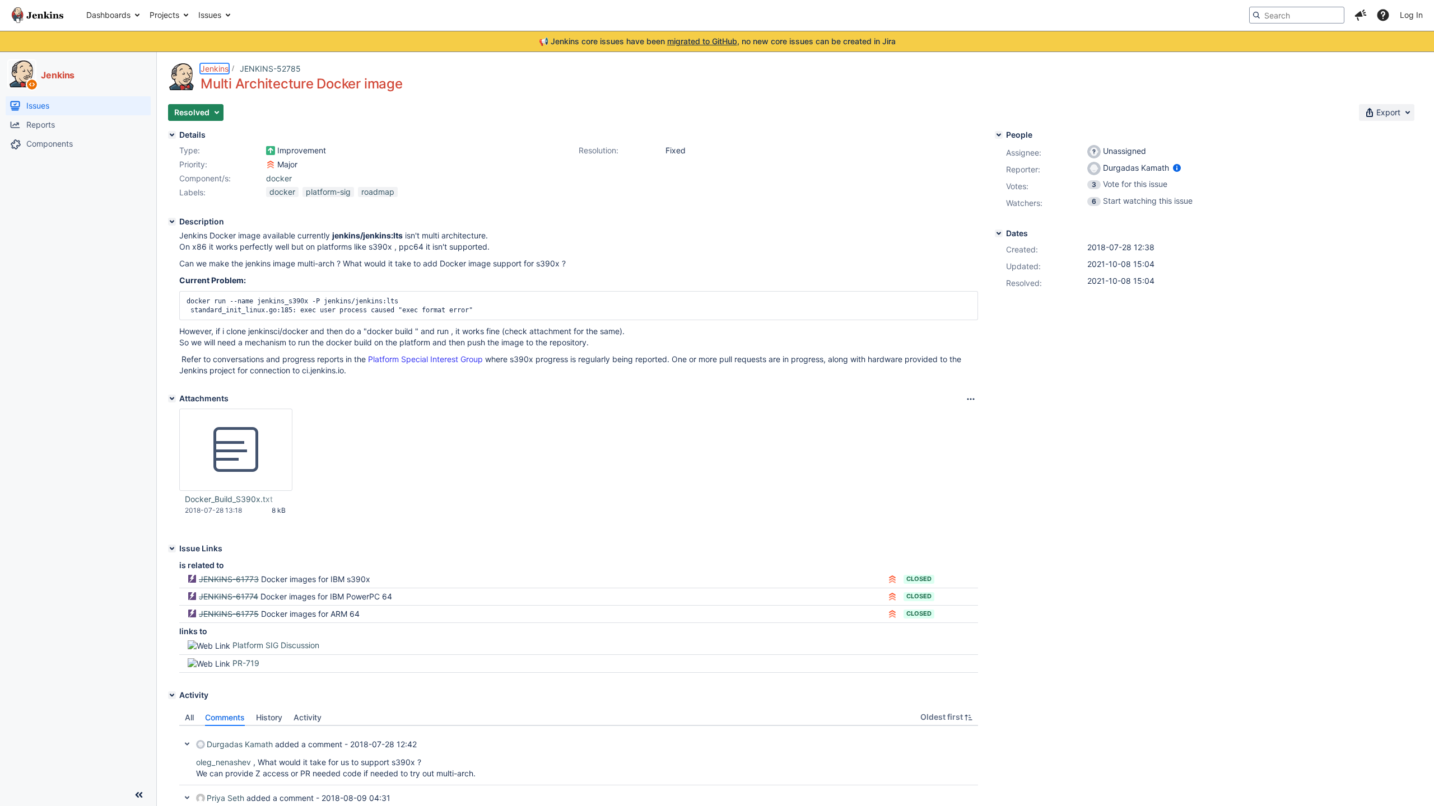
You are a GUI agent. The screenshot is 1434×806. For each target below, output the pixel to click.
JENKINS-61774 (228, 596)
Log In (1411, 15)
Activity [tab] (308, 717)
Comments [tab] (225, 717)
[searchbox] (1297, 15)
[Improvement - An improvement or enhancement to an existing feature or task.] (270, 150)
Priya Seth (225, 798)
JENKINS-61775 (229, 613)
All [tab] (189, 717)
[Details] (172, 135)
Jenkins (215, 68)
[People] (999, 135)
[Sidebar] (139, 794)
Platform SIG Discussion (275, 645)
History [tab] (269, 717)
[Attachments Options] (970, 399)
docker (279, 178)
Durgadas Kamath (240, 744)
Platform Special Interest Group (425, 359)
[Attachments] (172, 398)
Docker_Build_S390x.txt (229, 499)
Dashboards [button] (108, 15)
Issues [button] (209, 15)
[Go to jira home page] (37, 15)
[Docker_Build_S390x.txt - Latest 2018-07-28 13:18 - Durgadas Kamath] (235, 450)
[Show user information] (1176, 167)
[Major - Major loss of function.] (270, 164)
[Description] (172, 222)
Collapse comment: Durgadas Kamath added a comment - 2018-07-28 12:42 (187, 743)
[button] (1361, 15)
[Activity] (172, 695)
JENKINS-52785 (270, 68)
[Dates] (999, 233)
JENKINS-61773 (229, 579)
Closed (919, 579)
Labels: (192, 192)
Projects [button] (164, 15)
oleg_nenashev (223, 762)
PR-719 (245, 663)
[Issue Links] (172, 548)
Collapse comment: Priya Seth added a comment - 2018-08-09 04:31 (187, 797)
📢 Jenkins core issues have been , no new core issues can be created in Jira (717, 41)
